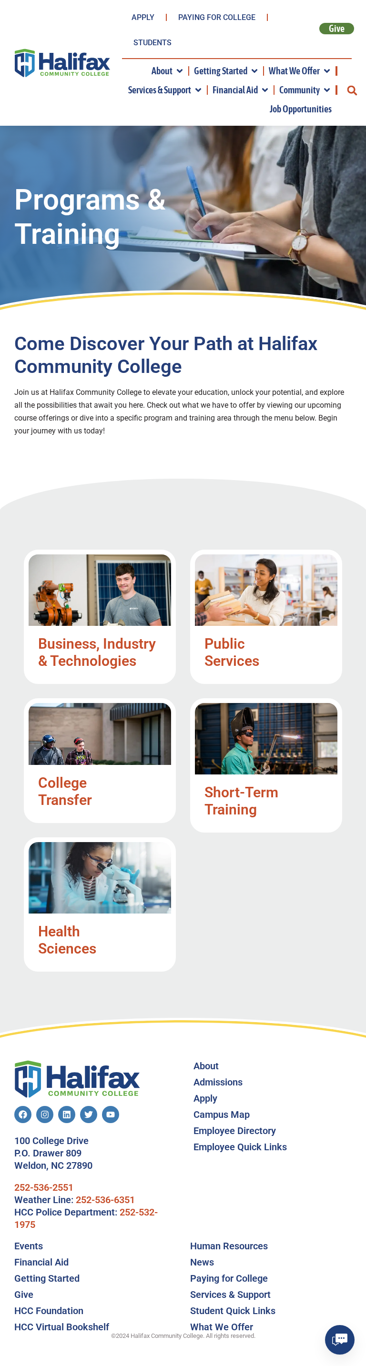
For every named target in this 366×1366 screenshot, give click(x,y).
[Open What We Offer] (327, 71)
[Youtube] (110, 1114)
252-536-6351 (105, 1199)
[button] (352, 90)
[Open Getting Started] (254, 71)
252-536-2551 (43, 1187)
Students (152, 42)
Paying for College (216, 17)
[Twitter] (88, 1114)
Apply (143, 17)
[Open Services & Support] (198, 90)
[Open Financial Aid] (265, 90)
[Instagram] (44, 1114)
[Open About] (179, 71)
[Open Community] (327, 90)
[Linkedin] (66, 1114)
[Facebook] (22, 1114)
